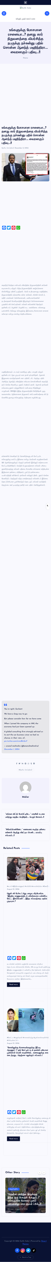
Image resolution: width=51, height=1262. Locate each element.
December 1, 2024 (11, 749)
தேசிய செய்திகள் (8, 148)
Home (25, 58)
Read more (13, 984)
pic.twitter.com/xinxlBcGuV (15, 741)
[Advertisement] (25, 95)
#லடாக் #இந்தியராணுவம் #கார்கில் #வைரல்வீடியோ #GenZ (27, 886)
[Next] (44, 1172)
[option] (25, 1195)
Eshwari (11, 1209)
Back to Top (26, 1257)
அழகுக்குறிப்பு (13, 1189)
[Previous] (40, 1172)
